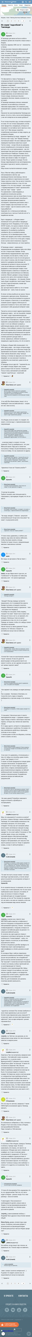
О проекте (9, 1296)
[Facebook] (25, 1310)
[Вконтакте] (13, 1310)
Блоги (16, 5)
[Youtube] (19, 1310)
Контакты (23, 1296)
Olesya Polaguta (9, 1325)
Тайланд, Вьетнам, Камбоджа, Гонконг (20, 17)
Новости (10, 5)
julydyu (15, 1325)
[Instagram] (7, 1310)
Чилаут (21, 5)
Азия (8, 17)
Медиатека (27, 5)
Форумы (4, 5)
